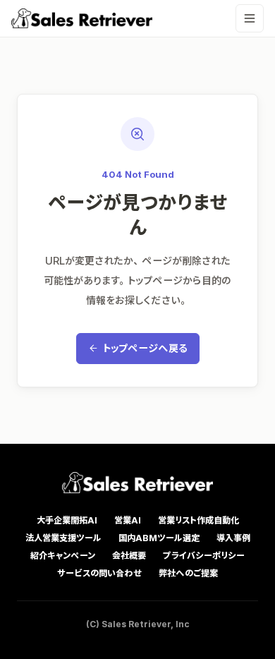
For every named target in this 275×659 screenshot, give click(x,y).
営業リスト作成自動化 (198, 520)
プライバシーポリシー (204, 555)
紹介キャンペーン (62, 555)
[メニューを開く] (250, 18)
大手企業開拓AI (67, 520)
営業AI (127, 520)
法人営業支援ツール (63, 538)
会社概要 (129, 555)
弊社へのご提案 (188, 573)
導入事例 (233, 538)
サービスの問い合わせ (99, 573)
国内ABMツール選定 (159, 538)
